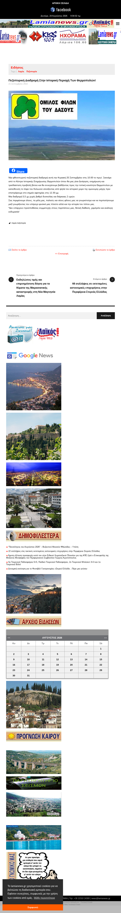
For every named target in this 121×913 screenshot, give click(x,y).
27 (71, 670)
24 (28, 670)
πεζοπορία (31, 71)
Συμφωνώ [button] (33, 907)
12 (57, 659)
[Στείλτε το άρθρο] (10, 250)
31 (28, 675)
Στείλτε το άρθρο (19, 250)
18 (43, 665)
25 (43, 670)
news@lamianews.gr (100, 898)
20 (71, 665)
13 (71, 659)
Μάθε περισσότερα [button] (44, 898)
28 (86, 670)
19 (57, 665)
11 (43, 659)
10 (28, 659)
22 (101, 665)
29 (101, 670)
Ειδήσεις (17, 67)
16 (14, 665)
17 (28, 665)
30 (14, 675)
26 (57, 670)
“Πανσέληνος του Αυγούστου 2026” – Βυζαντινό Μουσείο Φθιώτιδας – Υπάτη (43, 547)
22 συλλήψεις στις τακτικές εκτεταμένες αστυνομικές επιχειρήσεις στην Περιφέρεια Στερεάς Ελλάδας (54, 551)
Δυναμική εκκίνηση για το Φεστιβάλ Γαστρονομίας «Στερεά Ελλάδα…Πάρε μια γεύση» (47, 568)
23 (14, 670)
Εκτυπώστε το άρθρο (105, 250)
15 (101, 659)
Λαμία (21, 71)
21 (86, 665)
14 (86, 659)
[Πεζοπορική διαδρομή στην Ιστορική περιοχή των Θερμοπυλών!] (62, 125)
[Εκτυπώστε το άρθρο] (93, 250)
